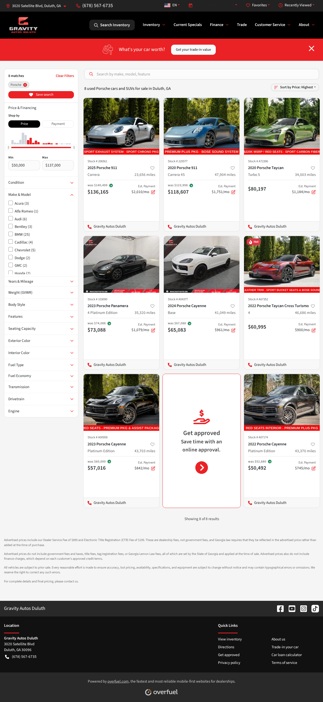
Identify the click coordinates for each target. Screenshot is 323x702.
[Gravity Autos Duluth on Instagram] (301, 608)
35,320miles (144, 312)
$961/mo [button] (225, 327)
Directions (226, 647)
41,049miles (225, 312)
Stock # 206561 (97, 161)
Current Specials (188, 25)
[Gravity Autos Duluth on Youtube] (290, 608)
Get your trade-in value (193, 49)
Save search (44, 94)
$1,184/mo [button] (304, 189)
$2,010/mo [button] (143, 189)
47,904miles (225, 174)
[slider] (8, 147)
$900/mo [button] (305, 327)
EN (174, 5)
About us (278, 639)
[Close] (311, 48)
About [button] (304, 25)
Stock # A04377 (178, 299)
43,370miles (305, 451)
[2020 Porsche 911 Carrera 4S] (201, 126)
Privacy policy (229, 662)
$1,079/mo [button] (143, 327)
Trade (242, 25)
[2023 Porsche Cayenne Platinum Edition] (121, 402)
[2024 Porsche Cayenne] (201, 264)
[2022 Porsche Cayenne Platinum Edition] (282, 402)
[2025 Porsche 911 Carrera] (121, 126)
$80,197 (257, 189)
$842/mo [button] (144, 465)
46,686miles (305, 312)
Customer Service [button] (270, 25)
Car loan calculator (287, 655)
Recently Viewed (298, 5)
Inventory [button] (151, 25)
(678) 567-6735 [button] (97, 5)
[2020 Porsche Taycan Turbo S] (282, 126)
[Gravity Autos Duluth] (23, 24)
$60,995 (257, 327)
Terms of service (284, 662)
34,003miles (305, 174)
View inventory (230, 639)
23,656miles (144, 174)
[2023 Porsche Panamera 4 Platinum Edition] (121, 264)
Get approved (228, 655)
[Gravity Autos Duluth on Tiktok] (313, 608)
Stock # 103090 (97, 299)
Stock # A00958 (97, 437)
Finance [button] (216, 25)
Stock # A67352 (258, 299)
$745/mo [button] (305, 465)
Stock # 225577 (177, 161)
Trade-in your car (285, 647)
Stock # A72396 (258, 161)
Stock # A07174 (258, 437)
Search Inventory (115, 25)
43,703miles (144, 451)
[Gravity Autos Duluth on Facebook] (278, 608)
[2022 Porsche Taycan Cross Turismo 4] (282, 264)
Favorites (259, 5)
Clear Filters (65, 75)
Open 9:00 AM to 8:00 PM (214, 5)
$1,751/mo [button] (223, 189)
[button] (38, 6)
